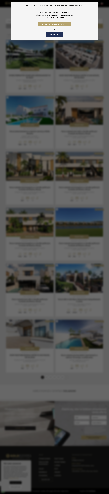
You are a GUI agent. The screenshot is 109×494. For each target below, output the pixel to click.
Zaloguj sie (54, 34)
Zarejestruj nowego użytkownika (54, 24)
